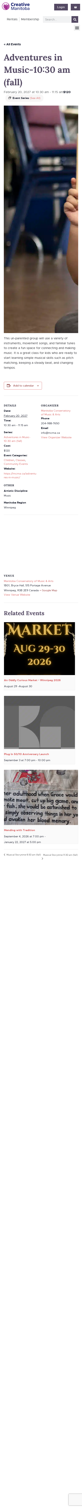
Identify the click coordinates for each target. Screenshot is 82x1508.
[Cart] (75, 7)
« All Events (12, 44)
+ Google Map (48, 590)
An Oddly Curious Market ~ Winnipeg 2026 (32, 680)
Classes (20, 460)
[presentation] (39, 648)
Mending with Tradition (19, 830)
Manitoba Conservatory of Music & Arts (28, 581)
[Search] (75, 19)
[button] (77, 28)
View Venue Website (17, 594)
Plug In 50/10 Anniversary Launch (26, 754)
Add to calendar (23, 385)
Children (9, 460)
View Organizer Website (56, 437)
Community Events (16, 464)
